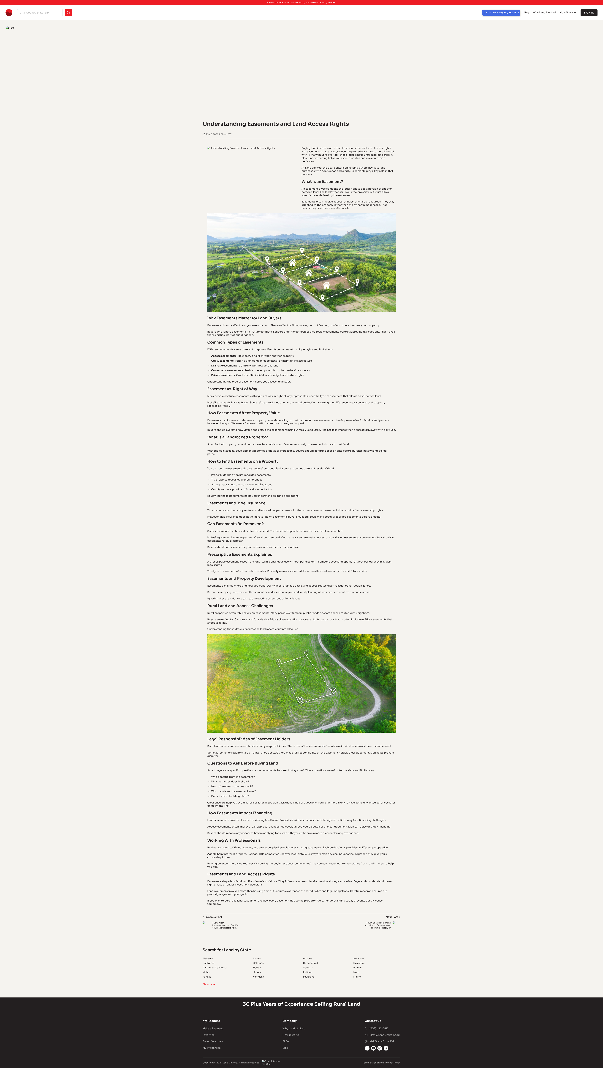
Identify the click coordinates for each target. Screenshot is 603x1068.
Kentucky (258, 976)
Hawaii (357, 967)
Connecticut (310, 962)
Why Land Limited (544, 12)
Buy (526, 12)
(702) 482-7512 (378, 1028)
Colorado (258, 962)
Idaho (206, 972)
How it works (568, 12)
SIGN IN (589, 12)
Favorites (209, 1035)
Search (68, 12)
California (209, 962)
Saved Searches (213, 1041)
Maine (357, 976)
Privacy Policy (392, 1062)
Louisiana (309, 976)
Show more (209, 984)
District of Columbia (215, 967)
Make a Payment (213, 1028)
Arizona (307, 958)
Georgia (308, 967)
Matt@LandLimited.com (384, 1035)
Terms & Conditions (373, 1062)
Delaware (358, 962)
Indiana (307, 972)
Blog (285, 1047)
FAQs (285, 1041)
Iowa (356, 972)
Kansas (207, 976)
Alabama (208, 958)
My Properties (212, 1047)
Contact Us (373, 1021)
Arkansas (358, 958)
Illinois (257, 972)
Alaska (257, 958)
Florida (257, 967)
